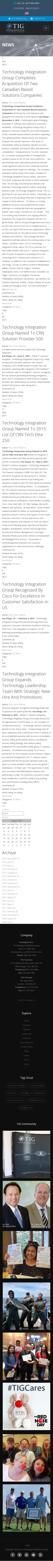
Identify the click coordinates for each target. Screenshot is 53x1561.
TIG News (17, 307)
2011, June (7, 901)
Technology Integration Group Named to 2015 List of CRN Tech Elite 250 (24, 431)
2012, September (11, 886)
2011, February (9, 911)
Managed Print (26, 1107)
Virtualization (39, 1093)
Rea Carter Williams (17, 102)
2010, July (7, 922)
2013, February (9, 883)
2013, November (10, 876)
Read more (7, 303)
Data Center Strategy (16, 1085)
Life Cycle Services (16, 1100)
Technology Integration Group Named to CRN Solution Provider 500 (24, 333)
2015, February (9, 869)
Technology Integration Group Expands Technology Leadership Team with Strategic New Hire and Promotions (26, 685)
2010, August (9, 918)
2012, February (9, 894)
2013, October (9, 879)
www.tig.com (11, 289)
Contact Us (39, 18)
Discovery (11, 1093)
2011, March (8, 908)
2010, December (10, 915)
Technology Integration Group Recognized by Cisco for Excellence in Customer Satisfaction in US (25, 595)
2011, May (7, 904)
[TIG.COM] (15, 27)
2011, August (9, 897)
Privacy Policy (32, 8)
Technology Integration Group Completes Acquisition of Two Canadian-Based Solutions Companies (24, 83)
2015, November (10, 858)
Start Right (25, 1093)
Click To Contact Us (26, 1000)
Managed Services (36, 1100)
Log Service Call (19, 18)
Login (27, 1545)
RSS (3, 806)
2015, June (7, 862)
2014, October (9, 872)
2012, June (7, 890)
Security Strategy (37, 1085)
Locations (19, 8)
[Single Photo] (26, 1132)
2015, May (7, 865)
